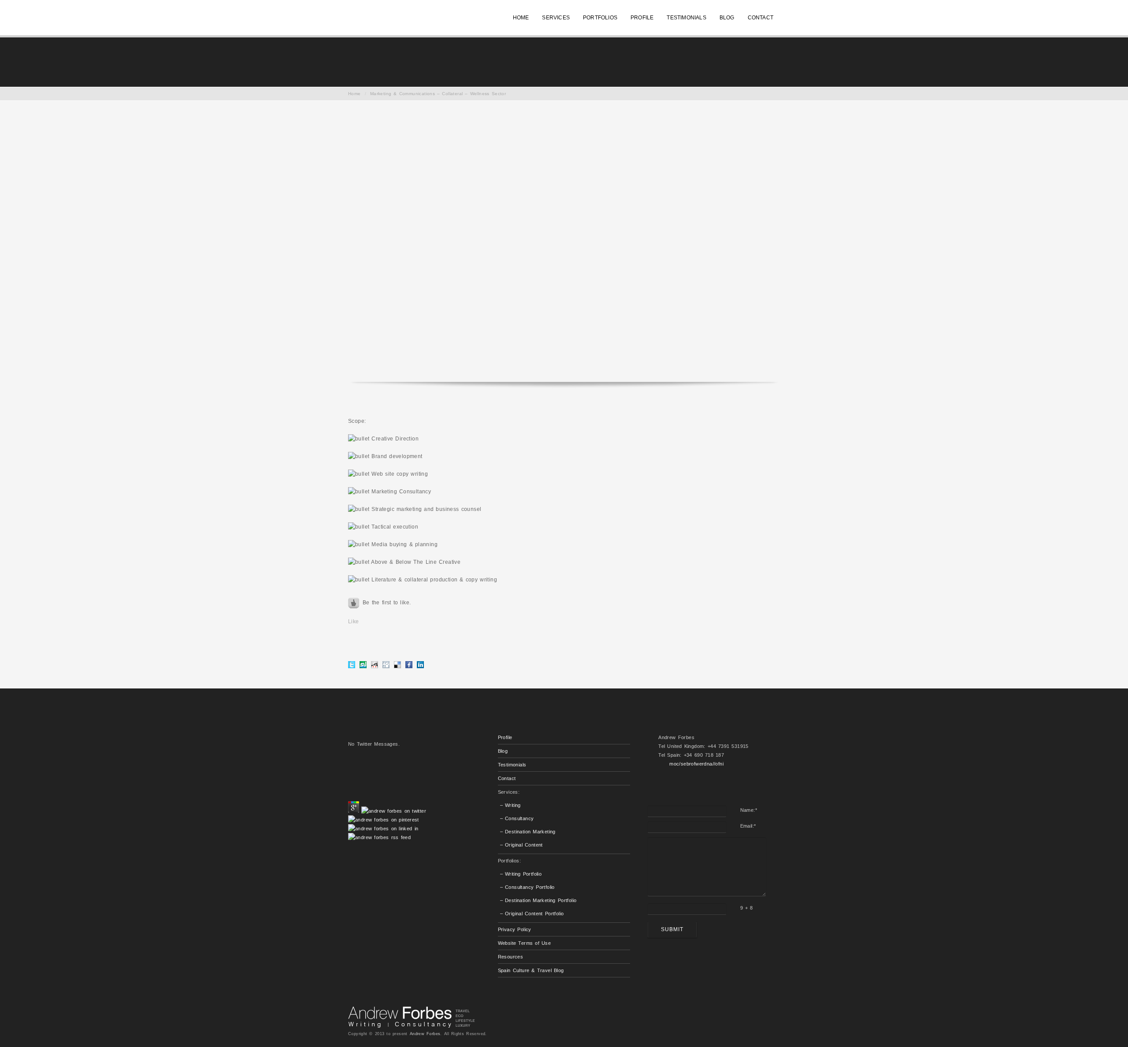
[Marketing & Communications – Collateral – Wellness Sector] (564, 247)
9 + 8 (746, 907)
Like (353, 621)
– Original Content (521, 844)
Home (354, 93)
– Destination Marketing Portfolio (538, 900)
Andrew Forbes (425, 1034)
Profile (505, 737)
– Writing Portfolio (521, 874)
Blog (503, 751)
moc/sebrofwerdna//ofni (696, 763)
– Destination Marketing (528, 831)
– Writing (510, 805)
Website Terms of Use (524, 943)
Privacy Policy (514, 929)
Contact (507, 778)
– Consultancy (517, 818)
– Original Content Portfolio (532, 913)
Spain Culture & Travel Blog (531, 970)
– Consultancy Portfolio (527, 887)
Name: (748, 810)
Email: (748, 826)
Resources (510, 956)
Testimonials (512, 764)
